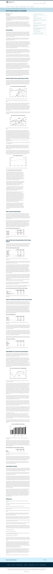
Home (6, 8)
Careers (38, 3)
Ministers (35, 3)
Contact (41, 3)
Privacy (37, 564)
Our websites (13, 564)
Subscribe (44, 3)
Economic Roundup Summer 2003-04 (15, 8)
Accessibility (25, 564)
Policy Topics (8, 6)
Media (27, 6)
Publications (12, 6)
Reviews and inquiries (23, 6)
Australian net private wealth (37, 23)
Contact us (8, 564)
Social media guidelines (43, 564)
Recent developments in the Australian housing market (40, 20)
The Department (32, 6)
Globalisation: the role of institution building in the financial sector (40, 25)
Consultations (17, 6)
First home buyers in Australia (37, 18)
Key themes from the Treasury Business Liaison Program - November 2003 (40, 28)
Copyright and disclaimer (31, 564)
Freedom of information (19, 564)
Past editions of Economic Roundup (38, 33)
